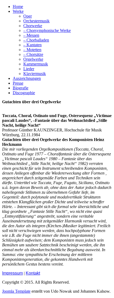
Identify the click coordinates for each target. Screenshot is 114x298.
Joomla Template (16, 291)
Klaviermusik (34, 73)
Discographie (24, 92)
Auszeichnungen (27, 78)
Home (18, 6)
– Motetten (32, 49)
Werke (18, 11)
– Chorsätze (33, 54)
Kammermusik (35, 64)
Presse (18, 83)
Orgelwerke (33, 59)
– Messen (31, 35)
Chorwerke (32, 25)
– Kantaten (32, 45)
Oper (27, 16)
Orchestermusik (36, 21)
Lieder (28, 69)
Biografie (20, 88)
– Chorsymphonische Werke (47, 30)
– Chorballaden (36, 40)
